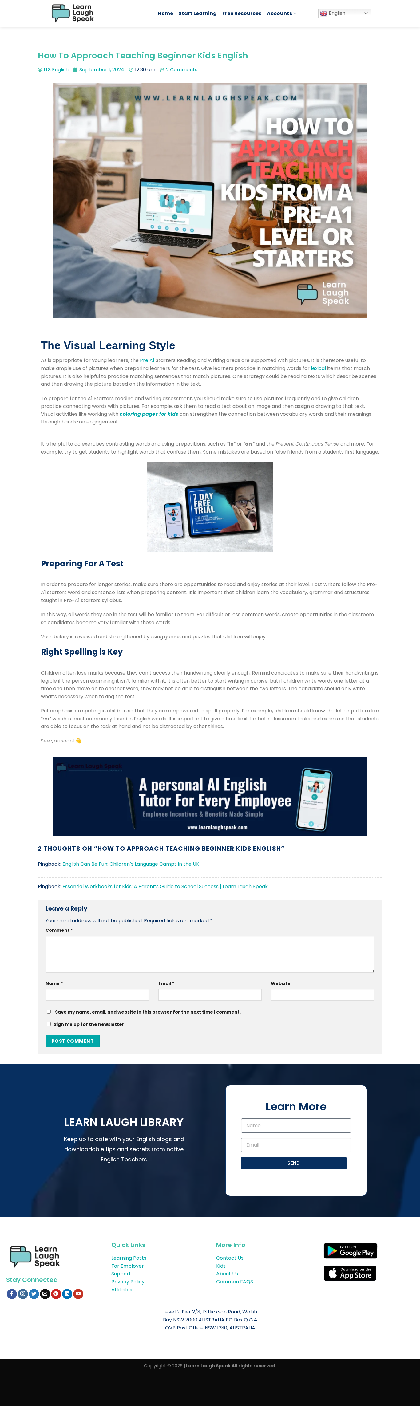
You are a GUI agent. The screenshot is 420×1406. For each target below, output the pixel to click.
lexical (318, 368)
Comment (59, 930)
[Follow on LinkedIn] (67, 1294)
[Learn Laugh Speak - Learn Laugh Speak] (99, 13)
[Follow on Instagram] (23, 1294)
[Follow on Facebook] (12, 1294)
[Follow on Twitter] (34, 1294)
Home (165, 13)
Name (54, 983)
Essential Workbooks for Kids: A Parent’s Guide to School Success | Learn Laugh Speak (165, 886)
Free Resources (241, 13)
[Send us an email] (45, 1294)
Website (281, 983)
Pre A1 (147, 360)
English (336, 13)
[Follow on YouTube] (78, 1294)
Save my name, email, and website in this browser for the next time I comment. (148, 1012)
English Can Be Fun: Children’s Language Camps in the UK (130, 864)
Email (166, 983)
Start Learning (198, 13)
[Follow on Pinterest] (56, 1294)
